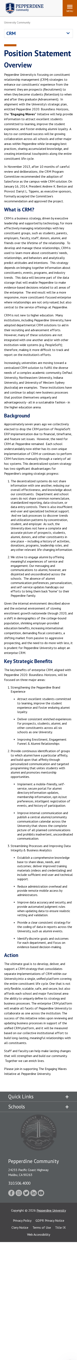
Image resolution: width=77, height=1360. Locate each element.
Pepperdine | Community (21, 3)
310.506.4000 (19, 1183)
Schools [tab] (16, 1106)
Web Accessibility (38, 1234)
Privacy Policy (22, 1220)
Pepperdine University (51, 1210)
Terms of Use (41, 1227)
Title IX (60, 1227)
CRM (11, 33)
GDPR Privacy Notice (50, 1220)
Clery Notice (19, 1227)
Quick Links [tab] (20, 1096)
